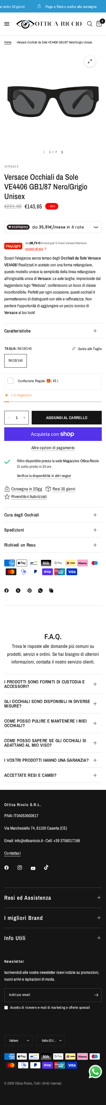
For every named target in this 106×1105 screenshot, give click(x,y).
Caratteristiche (17, 331)
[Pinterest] (30, 590)
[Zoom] (90, 61)
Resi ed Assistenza (27, 897)
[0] (98, 23)
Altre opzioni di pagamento (53, 447)
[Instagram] (24, 867)
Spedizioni (14, 530)
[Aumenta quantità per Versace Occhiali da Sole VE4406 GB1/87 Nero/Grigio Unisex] (24, 417)
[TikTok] (50, 867)
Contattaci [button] (12, 853)
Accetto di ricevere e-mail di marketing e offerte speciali (50, 1007)
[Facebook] (7, 590)
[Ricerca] (89, 23)
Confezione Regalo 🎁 (38, 380)
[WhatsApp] (41, 590)
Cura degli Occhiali (21, 515)
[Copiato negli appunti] (52, 590)
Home (7, 42)
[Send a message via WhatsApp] (95, 1071)
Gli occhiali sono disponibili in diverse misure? (47, 703)
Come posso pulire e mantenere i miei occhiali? (45, 723)
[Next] (62, 152)
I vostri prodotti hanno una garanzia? (46, 760)
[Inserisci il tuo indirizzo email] (96, 995)
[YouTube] (37, 868)
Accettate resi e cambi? (30, 775)
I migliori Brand (23, 918)
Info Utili (15, 938)
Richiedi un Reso (20, 545)
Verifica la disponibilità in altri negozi (44, 475)
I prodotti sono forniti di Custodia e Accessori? (44, 684)
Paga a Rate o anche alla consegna (69, 6)
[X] (19, 590)
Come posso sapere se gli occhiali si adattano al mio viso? (45, 742)
